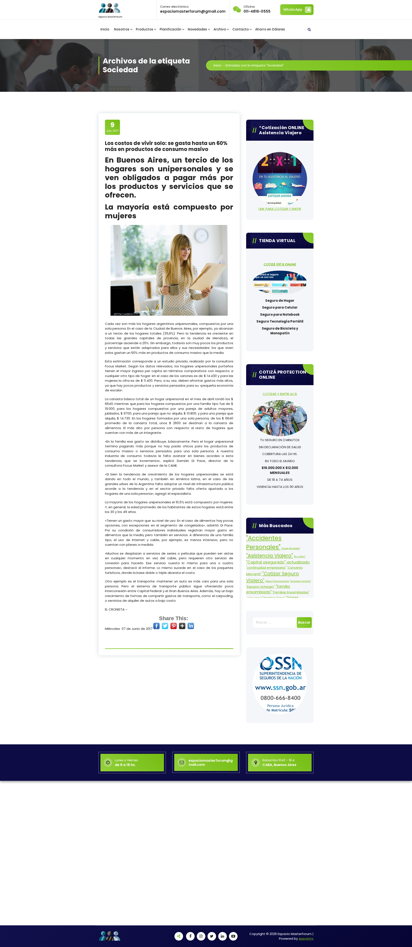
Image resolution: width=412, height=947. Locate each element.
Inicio (104, 29)
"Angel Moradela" (290, 548)
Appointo (306, 938)
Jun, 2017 (112, 127)
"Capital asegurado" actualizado (278, 562)
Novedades (197, 29)
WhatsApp (292, 9)
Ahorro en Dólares (270, 29)
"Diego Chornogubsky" (277, 581)
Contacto (240, 29)
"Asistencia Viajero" (269, 555)
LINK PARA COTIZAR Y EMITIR (280, 209)
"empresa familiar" (300, 581)
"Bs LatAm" (299, 556)
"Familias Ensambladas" (290, 592)
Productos (144, 29)
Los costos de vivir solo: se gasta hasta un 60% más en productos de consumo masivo (166, 146)
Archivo (220, 29)
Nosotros (121, 29)
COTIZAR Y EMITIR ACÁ (280, 394)
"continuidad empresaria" (266, 567)
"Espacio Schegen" (260, 587)
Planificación (170, 29)
